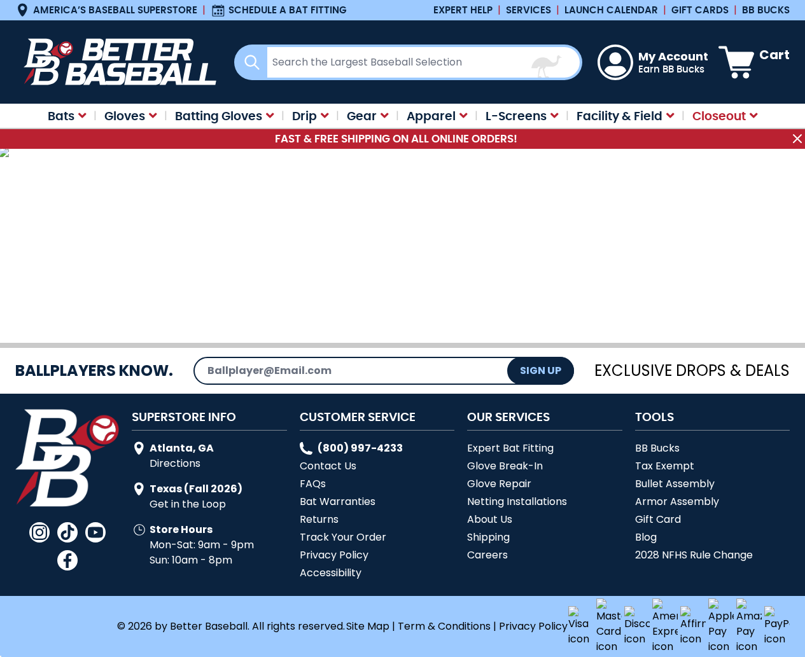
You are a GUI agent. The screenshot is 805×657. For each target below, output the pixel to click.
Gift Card (658, 519)
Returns (319, 519)
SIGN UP (540, 370)
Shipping (488, 537)
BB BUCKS (766, 10)
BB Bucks (657, 448)
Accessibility (330, 572)
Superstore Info (184, 416)
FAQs (313, 483)
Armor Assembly (677, 501)
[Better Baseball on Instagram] (39, 532)
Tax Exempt (664, 466)
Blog (646, 537)
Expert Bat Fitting (510, 448)
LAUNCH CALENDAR (611, 10)
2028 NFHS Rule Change (694, 555)
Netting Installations (517, 501)
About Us (489, 519)
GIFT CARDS (700, 10)
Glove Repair (499, 483)
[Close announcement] (797, 139)
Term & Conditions (444, 626)
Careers (487, 555)
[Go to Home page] (117, 62)
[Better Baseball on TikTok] (67, 532)
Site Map (367, 626)
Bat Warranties (337, 501)
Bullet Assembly (675, 483)
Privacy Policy (334, 555)
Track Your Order (343, 537)
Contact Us (328, 466)
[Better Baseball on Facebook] (67, 560)
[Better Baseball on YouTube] (95, 532)
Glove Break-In (505, 466)
